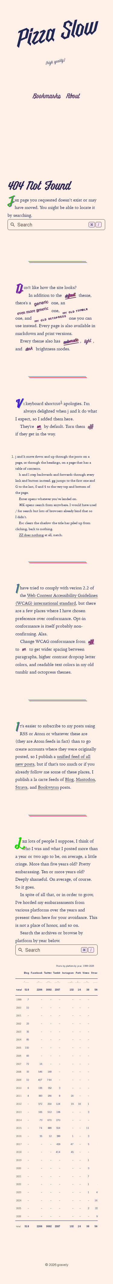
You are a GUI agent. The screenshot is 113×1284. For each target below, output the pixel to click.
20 (72, 1096)
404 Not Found (39, 186)
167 (97, 1200)
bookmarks (47, 96)
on (38, 426)
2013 (18, 1112)
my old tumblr (75, 311)
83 (28, 1056)
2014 (19, 1120)
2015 (18, 1128)
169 (50, 1072)
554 (58, 1128)
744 (49, 1080)
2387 (57, 989)
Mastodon (85, 779)
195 (40, 1088)
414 (58, 1152)
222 (97, 1208)
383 (40, 1096)
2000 (18, 1007)
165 (40, 1112)
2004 (18, 1039)
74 (40, 1128)
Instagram (68, 973)
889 (50, 1128)
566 (97, 989)
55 (41, 1136)
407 (40, 1080)
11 (87, 1128)
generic (41, 302)
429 (58, 1144)
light (88, 342)
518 (27, 989)
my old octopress (50, 318)
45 (72, 1152)
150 (27, 1047)
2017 (19, 1144)
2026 (18, 1216)
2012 (18, 1104)
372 (40, 1104)
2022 (18, 1184)
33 (28, 1072)
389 (58, 1136)
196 (58, 1112)
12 (50, 1136)
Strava (21, 787)
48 (97, 1192)
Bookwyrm (48, 787)
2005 (18, 1047)
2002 (18, 1023)
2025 (18, 1208)
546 (40, 1072)
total (19, 989)
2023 (18, 1192)
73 (40, 1120)
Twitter (48, 973)
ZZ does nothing (31, 535)
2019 (18, 1160)
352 (50, 1088)
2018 (18, 1152)
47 (72, 1144)
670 (50, 1120)
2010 (18, 1088)
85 (28, 1039)
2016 (18, 1136)
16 (79, 989)
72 (27, 1064)
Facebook (36, 973)
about (73, 96)
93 (97, 1216)
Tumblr (56, 973)
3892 (49, 989)
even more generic (33, 310)
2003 (18, 1032)
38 (87, 989)
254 (50, 1104)
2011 (19, 1096)
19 (72, 1104)
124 (58, 1104)
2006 (18, 1056)
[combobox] (56, 224)
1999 (18, 999)
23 (28, 1023)
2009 (18, 1080)
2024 (18, 1200)
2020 (18, 1168)
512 (50, 1112)
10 (27, 1007)
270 (58, 1120)
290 (50, 1096)
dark (29, 349)
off (90, 427)
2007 (18, 1064)
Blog (69, 779)
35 (28, 1032)
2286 (39, 989)
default (70, 296)
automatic (71, 341)
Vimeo (86, 973)
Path (78, 973)
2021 (18, 1176)
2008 (18, 1072)
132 (72, 989)
